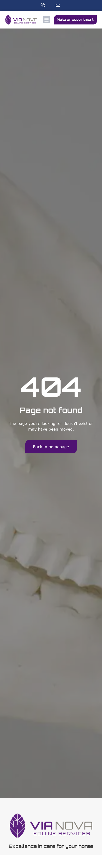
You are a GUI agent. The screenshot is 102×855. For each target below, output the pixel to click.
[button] (46, 19)
